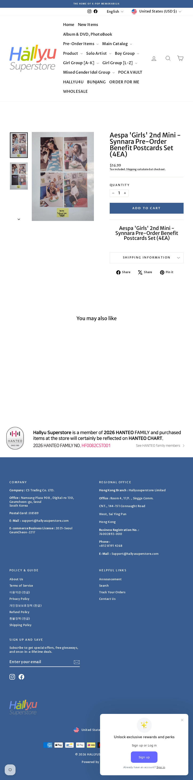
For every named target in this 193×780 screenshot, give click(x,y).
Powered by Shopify (96, 762)
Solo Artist (97, 53)
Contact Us (107, 599)
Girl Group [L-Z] (118, 63)
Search (104, 586)
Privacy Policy (19, 599)
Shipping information (147, 257)
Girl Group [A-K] (79, 63)
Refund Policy (19, 612)
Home (68, 24)
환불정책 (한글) (19, 618)
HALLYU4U (73, 82)
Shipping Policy (20, 625)
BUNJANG (96, 82)
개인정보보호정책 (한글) (25, 605)
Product (71, 53)
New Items (88, 24)
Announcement (110, 579)
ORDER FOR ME (124, 82)
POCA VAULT (130, 72)
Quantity (120, 185)
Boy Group (125, 53)
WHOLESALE (75, 91)
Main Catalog (115, 44)
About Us (16, 579)
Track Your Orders (112, 592)
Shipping (131, 169)
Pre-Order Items (79, 44)
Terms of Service (21, 586)
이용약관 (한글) (19, 592)
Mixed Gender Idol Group (87, 72)
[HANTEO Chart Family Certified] (96, 438)
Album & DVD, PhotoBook (87, 34)
